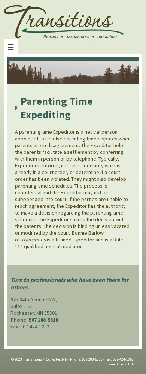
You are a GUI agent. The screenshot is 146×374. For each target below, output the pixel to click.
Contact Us (126, 364)
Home (110, 364)
